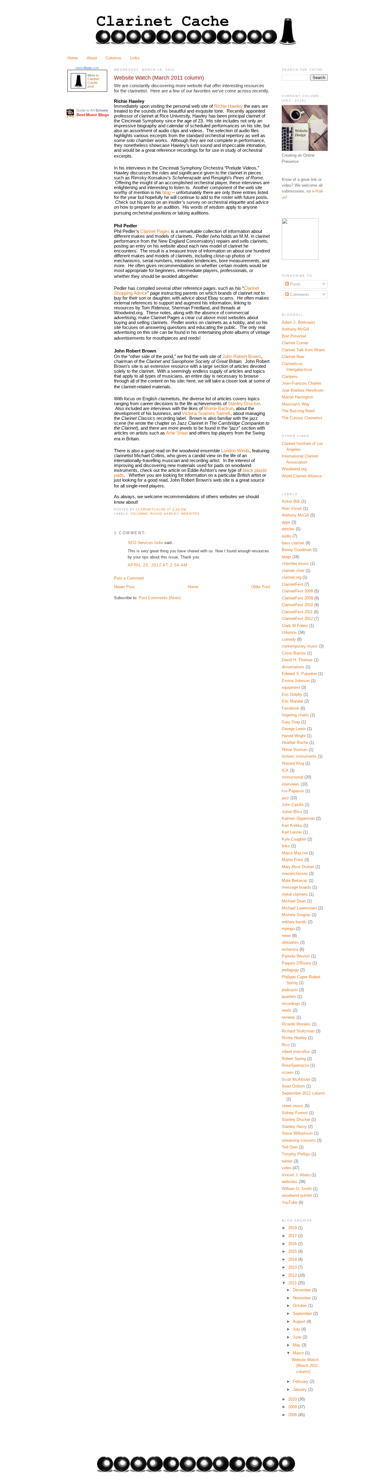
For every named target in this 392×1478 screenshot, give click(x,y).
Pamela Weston (296, 956)
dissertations (293, 667)
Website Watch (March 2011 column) (305, 1365)
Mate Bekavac (294, 880)
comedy (289, 639)
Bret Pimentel (294, 336)
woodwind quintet (297, 1195)
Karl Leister (292, 832)
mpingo (288, 928)
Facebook (290, 708)
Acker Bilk (291, 501)
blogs (286, 556)
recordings (291, 1003)
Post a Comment (129, 578)
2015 (293, 1251)
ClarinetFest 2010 (297, 605)
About (92, 58)
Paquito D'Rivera (296, 963)
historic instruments (299, 756)
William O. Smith (297, 1188)
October (300, 1305)
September (303, 1313)
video (286, 1168)
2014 (293, 1259)
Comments (299, 294)
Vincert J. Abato (296, 1175)
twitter (287, 1161)
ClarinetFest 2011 (297, 612)
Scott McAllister (296, 1079)
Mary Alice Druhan (298, 866)
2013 (293, 1267)
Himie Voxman (294, 749)
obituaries (290, 942)
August (300, 1321)
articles (288, 529)
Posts (294, 284)
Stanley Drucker (244, 403)
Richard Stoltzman (298, 1031)
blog (166, 192)
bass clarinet (293, 543)
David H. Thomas (297, 660)
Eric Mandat (292, 701)
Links (135, 58)
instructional (292, 777)
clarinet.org (291, 577)
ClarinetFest (292, 584)
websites (190, 513)
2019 (293, 1228)
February (301, 1381)
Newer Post (124, 586)
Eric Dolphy (292, 694)
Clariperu (289, 376)
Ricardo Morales (296, 1024)
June (298, 1337)
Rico (286, 1045)
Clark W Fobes (295, 625)
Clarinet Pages (155, 231)
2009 (293, 1407)
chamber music (295, 563)
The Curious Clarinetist (302, 418)
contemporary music (300, 646)
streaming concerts (299, 1140)
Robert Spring (294, 1058)
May (297, 1345)
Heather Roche (295, 742)
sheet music (292, 1105)
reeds (287, 1010)
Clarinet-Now (293, 356)
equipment (291, 687)
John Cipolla (292, 804)
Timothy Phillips (296, 1154)
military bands (294, 922)
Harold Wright (294, 735)
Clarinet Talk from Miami (303, 350)
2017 (293, 1236)
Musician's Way (296, 404)
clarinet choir (293, 570)
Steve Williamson (297, 1133)
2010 (293, 1399)
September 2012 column (303, 1093)
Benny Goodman (296, 549)
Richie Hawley (228, 106)
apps (286, 522)
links (286, 846)
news (286, 935)
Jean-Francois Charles (302, 383)
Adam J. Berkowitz (298, 322)
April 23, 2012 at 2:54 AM (157, 565)
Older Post (260, 586)
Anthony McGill (295, 329)
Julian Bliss (292, 811)
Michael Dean (294, 901)
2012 (293, 1275)
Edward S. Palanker (299, 673)
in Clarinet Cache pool (93, 80)
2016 (293, 1243)
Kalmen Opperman (298, 818)
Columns (113, 58)
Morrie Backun (218, 408)
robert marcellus (296, 1051)
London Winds (235, 450)
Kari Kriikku (292, 825)
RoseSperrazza (295, 1065)
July (297, 1329)
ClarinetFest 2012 (297, 618)
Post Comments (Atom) (160, 597)
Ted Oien (290, 1147)
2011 (293, 1283)
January (300, 1389)
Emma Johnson (296, 680)
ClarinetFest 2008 (297, 591)
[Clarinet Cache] (300, 258)
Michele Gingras (296, 915)
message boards (296, 887)
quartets (289, 996)
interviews (291, 784)
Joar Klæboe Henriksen (302, 390)
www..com (87, 68)
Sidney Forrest (295, 1112)
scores (288, 1072)
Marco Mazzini (295, 853)
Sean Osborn (293, 1086)
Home (72, 58)
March (299, 1353)
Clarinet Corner (295, 343)
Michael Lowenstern (299, 908)
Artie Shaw (177, 433)
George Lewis (294, 728)
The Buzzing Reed (298, 411)
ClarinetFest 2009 (297, 598)
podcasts (290, 989)
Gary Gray (291, 722)
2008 (293, 1415)
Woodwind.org (294, 469)
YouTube (289, 1202)
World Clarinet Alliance (302, 476)
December (302, 1290)
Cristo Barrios (294, 653)
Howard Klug (293, 763)
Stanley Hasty (294, 1126)
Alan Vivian (292, 508)
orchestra (290, 949)
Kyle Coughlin (294, 839)
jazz (285, 798)
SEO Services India (145, 542)
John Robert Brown (241, 356)
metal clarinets (295, 894)
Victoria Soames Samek (206, 413)
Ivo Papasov (293, 791)
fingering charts (295, 715)
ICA (285, 770)
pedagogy (290, 970)
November (302, 1298)
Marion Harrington (297, 397)
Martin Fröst (292, 859)
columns (139, 513)
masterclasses (295, 873)
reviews (288, 1017)
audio (286, 536)
